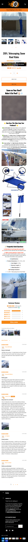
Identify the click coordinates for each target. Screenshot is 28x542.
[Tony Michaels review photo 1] (5, 364)
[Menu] (2, 4)
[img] (5, 344)
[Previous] (2, 25)
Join (20, 526)
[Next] (25, 25)
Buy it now (14, 84)
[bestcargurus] (13, 4)
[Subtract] (10, 73)
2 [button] (13, 484)
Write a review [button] (14, 322)
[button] (25, 4)
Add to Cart (14, 79)
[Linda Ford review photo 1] (5, 426)
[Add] (17, 73)
